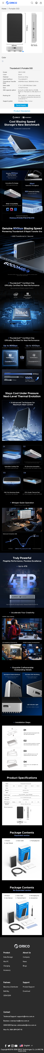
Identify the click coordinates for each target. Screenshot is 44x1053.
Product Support (28, 987)
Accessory (7, 970)
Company (26, 957)
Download (26, 991)
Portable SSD (14, 9)
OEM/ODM (7, 995)
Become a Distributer (10, 987)
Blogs (25, 966)
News (25, 961)
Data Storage (8, 957)
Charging (6, 966)
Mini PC (5, 961)
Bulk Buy (6, 991)
